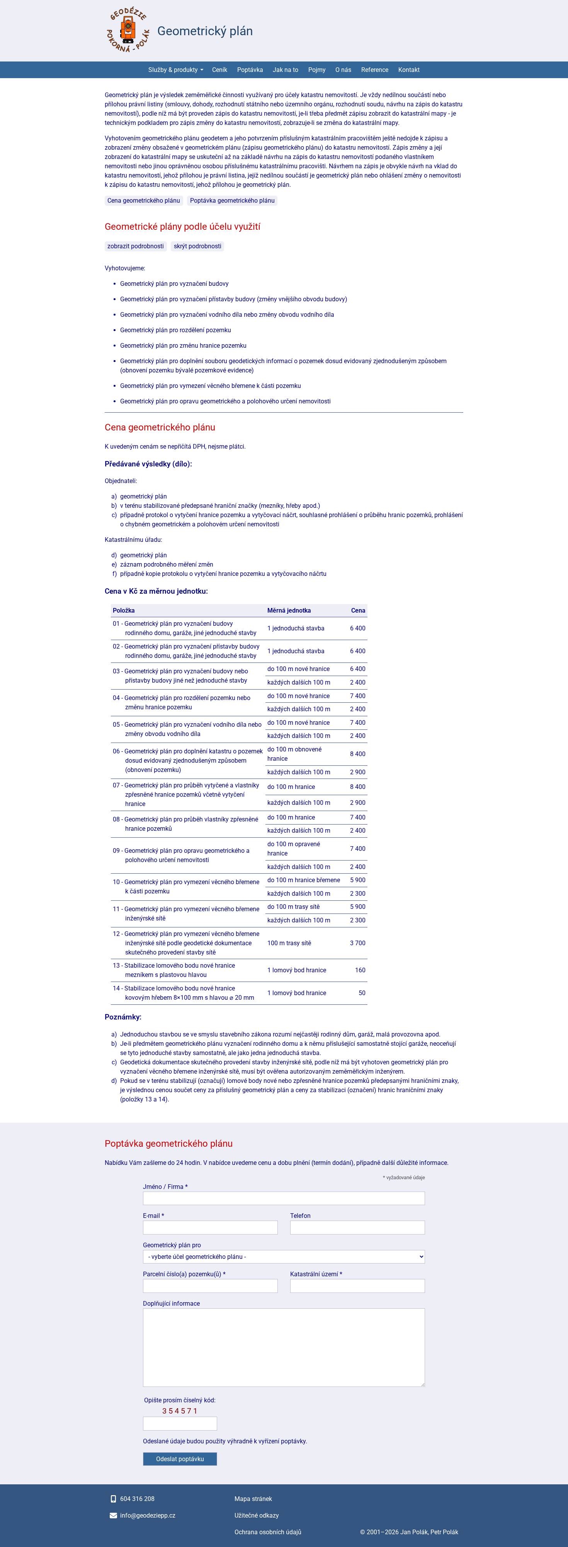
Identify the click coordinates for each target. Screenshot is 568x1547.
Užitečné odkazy (257, 1515)
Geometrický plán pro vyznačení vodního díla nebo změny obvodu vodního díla (227, 314)
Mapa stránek (253, 1499)
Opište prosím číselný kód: (180, 1406)
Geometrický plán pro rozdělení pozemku (175, 330)
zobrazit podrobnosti (135, 246)
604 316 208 (137, 1499)
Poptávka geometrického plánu (232, 200)
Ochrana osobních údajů (268, 1532)
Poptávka (250, 69)
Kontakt (409, 69)
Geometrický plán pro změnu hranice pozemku (183, 345)
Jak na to (285, 69)
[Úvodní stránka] (128, 30)
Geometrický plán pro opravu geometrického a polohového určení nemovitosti (225, 401)
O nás (343, 69)
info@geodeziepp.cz (147, 1515)
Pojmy (317, 69)
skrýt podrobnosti (197, 246)
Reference (374, 69)
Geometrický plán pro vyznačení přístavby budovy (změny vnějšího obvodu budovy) (233, 299)
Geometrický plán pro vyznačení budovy (174, 283)
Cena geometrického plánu (143, 200)
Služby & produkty (173, 69)
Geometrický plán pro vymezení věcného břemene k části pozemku (210, 385)
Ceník (219, 69)
